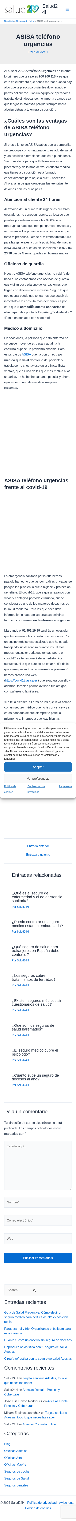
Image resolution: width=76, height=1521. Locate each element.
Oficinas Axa (13, 1458)
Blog (7, 1444)
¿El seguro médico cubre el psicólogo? (35, 1052)
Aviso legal (66, 1502)
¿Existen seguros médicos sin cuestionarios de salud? (37, 1002)
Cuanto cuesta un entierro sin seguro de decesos (38, 1340)
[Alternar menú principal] (67, 9)
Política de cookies (38, 1508)
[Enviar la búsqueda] (35, 1290)
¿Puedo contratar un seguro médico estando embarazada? (37, 924)
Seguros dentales (16, 1485)
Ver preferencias (38, 778)
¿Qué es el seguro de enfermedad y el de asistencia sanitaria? (37, 897)
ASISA (26, 354)
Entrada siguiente (38, 854)
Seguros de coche (16, 1471)
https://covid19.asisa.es (21, 680)
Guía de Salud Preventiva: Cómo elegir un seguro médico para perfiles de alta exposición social (36, 1317)
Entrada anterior (38, 846)
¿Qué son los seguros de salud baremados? (33, 1027)
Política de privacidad (42, 1502)
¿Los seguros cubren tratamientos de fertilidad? (34, 977)
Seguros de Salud (25, 21)
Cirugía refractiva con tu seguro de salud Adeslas (38, 1358)
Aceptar (38, 767)
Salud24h (9, 21)
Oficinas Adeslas (15, 1451)
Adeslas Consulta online (39, 1424)
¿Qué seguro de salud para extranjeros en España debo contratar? (35, 951)
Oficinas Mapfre (15, 1464)
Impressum (65, 786)
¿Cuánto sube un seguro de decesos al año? (35, 1077)
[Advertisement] (38, 435)
